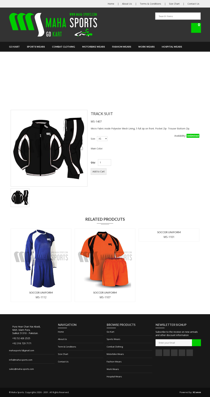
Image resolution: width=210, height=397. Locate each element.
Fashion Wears (121, 46)
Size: (93, 138)
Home (111, 3)
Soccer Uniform (41, 292)
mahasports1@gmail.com (21, 350)
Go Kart (14, 46)
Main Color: (97, 148)
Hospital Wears (172, 46)
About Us (127, 3)
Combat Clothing (63, 46)
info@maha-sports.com (20, 359)
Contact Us (193, 3)
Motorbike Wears (93, 46)
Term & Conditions (67, 346)
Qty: (93, 162)
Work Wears (146, 46)
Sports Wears (36, 46)
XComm (197, 392)
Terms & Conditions (150, 3)
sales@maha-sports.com (21, 368)
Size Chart (174, 3)
